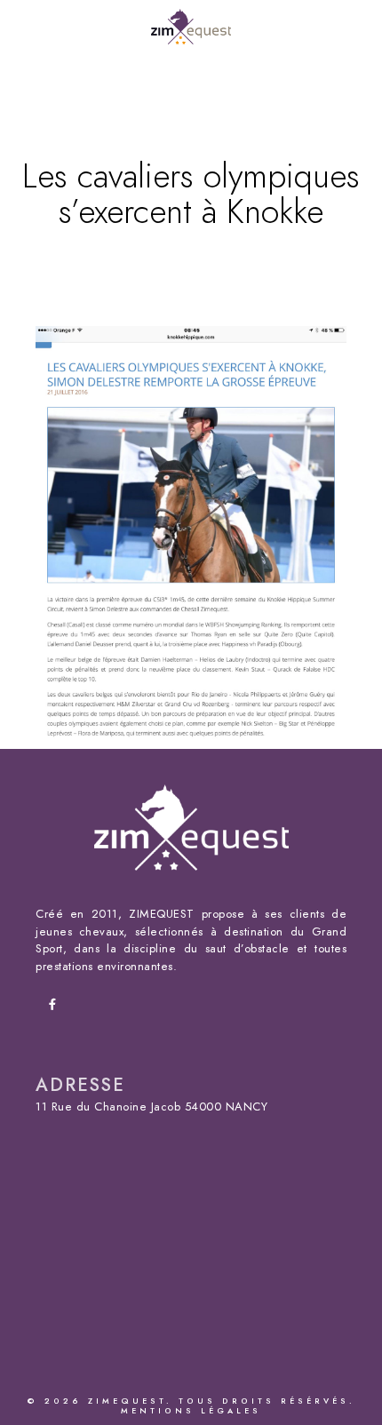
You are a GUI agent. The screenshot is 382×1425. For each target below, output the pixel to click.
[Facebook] (58, 1007)
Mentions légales (191, 1410)
